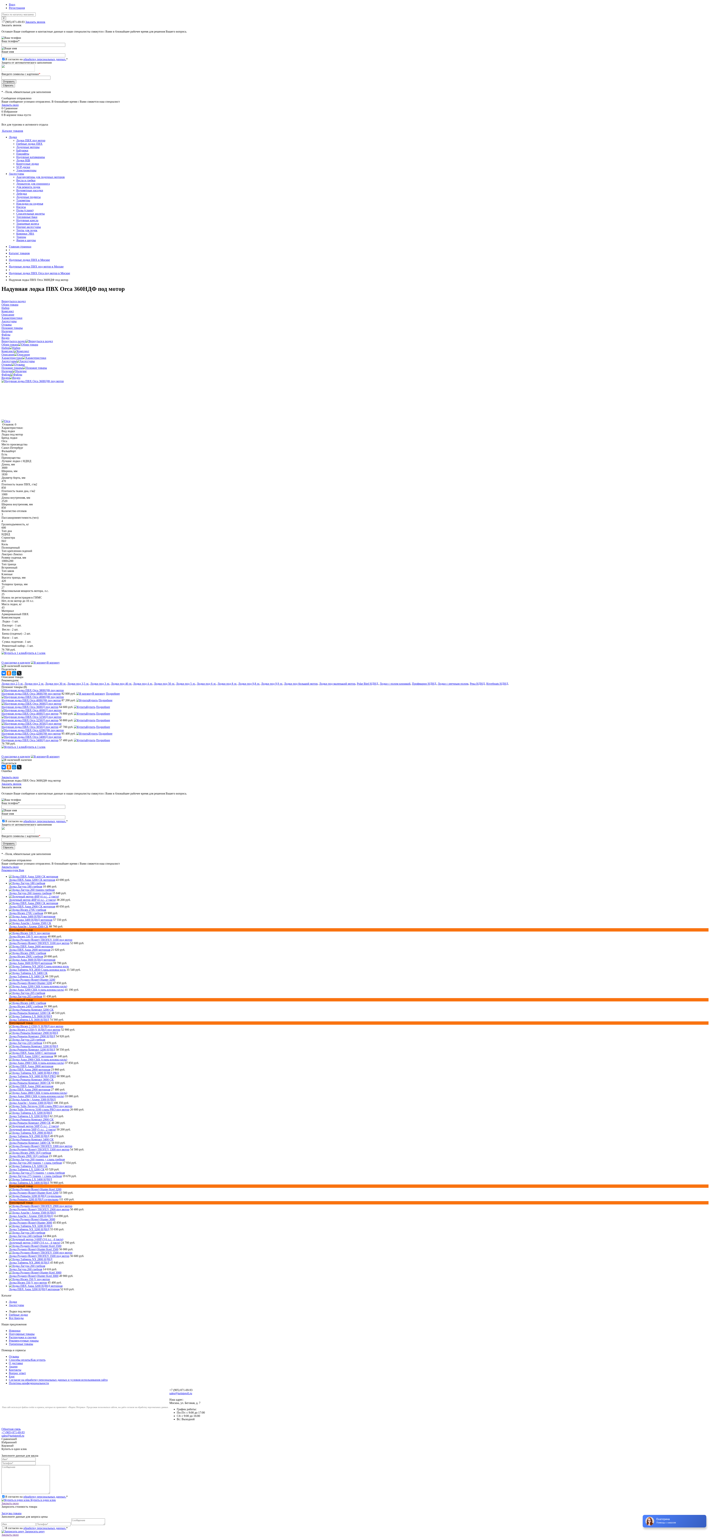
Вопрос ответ (17, 1373)
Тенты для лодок (26, 230)
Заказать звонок (35, 21)
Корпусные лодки (27, 163)
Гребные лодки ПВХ (29, 143)
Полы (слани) (24, 210)
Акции (13, 1366)
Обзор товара (9, 344)
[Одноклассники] (9, 673)
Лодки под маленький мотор (337, 683)
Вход (12, 4)
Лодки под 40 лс (121, 683)
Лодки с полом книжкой (395, 683)
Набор (5, 347)
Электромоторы (26, 170)
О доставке (16, 1363)
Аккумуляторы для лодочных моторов (40, 177)
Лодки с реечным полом (453, 683)
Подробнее (113, 693)
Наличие (7, 371)
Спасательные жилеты (30, 213)
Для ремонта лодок (28, 187)
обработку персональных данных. (44, 59)
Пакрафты (22, 153)
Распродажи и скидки (22, 1337)
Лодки (13, 137)
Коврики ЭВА (25, 233)
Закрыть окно (10, 105)
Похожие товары (12, 367)
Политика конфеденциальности (29, 1383)
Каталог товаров (12, 130)
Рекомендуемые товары (24, 1340)
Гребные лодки (18, 1314)
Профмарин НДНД (424, 683)
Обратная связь (11, 1429)
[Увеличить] (32, 381)
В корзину (53, 662)
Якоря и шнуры (26, 240)
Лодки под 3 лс (99, 683)
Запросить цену (34, 1531)
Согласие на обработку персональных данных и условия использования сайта (58, 1379)
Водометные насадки (29, 190)
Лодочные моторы (28, 147)
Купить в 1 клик (35, 653)
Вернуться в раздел (13, 341)
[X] (19, 673)
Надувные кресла (27, 220)
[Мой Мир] (14, 673)
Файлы (5, 374)
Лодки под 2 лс (34, 683)
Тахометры (23, 200)
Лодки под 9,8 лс (249, 683)
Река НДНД (477, 683)
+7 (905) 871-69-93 (13, 21)
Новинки (15, 1330)
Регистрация (17, 7)
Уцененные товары (21, 1344)
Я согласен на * (36, 1496)
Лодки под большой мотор (301, 683)
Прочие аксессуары (28, 227)
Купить (93, 700)
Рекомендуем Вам (12, 870)
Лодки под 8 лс (227, 683)
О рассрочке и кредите (15, 662)
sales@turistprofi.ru (180, 1393)
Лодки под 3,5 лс (78, 683)
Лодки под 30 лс (55, 683)
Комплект (7, 351)
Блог (12, 1376)
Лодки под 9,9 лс (272, 683)
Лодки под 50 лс (164, 683)
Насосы (21, 207)
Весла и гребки (26, 180)
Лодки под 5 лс (185, 683)
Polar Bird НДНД (367, 683)
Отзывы (6, 364)
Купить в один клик (43, 1500)
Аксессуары (16, 173)
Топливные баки (26, 217)
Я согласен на (36, 59)
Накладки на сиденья (29, 203)
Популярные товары (22, 1334)
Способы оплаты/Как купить (27, 1359)
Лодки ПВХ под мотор (30, 140)
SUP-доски (23, 167)
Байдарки (22, 150)
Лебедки (21, 193)
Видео (5, 377)
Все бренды (16, 1318)
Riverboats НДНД (497, 683)
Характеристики (11, 357)
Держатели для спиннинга (33, 183)
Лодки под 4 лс (142, 683)
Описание (7, 354)
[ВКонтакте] (3, 673)
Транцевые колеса (27, 223)
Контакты (15, 1369)
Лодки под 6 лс (206, 683)
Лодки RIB (23, 160)
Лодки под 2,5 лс (12, 683)
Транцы (21, 237)
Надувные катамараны (30, 157)
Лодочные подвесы (28, 197)
